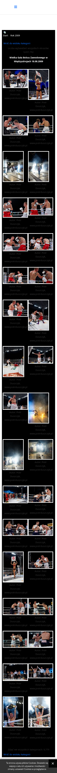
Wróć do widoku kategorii (16, 43)
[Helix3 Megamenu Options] (15, 7)
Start (5, 35)
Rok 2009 (15, 35)
